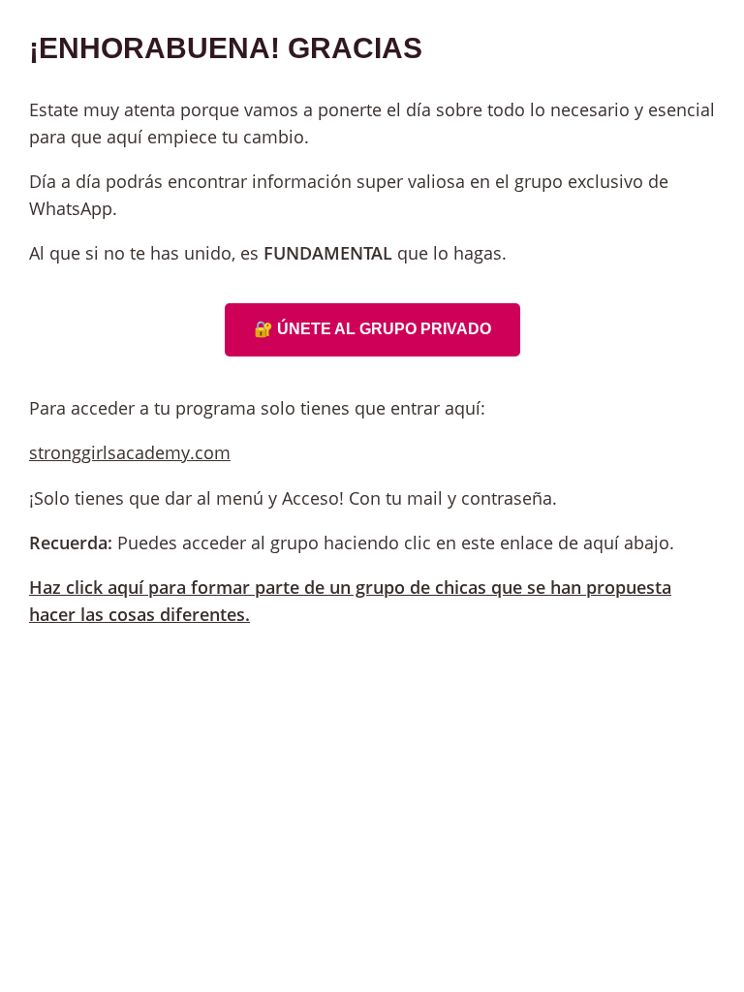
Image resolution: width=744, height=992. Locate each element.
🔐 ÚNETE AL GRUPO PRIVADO (372, 329)
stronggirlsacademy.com (130, 452)
